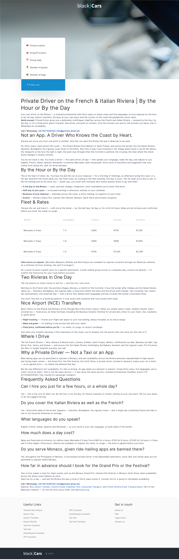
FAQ (116, 514)
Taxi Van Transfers (31, 525)
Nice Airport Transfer (40, 487)
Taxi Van (27, 529)
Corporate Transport (92, 487)
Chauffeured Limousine (33, 533)
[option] (89, 31)
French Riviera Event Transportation (124, 487)
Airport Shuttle (30, 522)
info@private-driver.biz (68, 131)
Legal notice (120, 518)
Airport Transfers (31, 518)
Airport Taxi (28, 514)
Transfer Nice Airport (32, 510)
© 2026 (49, 553)
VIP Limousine (29, 537)
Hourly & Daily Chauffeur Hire (65, 487)
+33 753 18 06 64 (46, 131)
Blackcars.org (82, 490)
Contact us (120, 522)
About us (119, 510)
